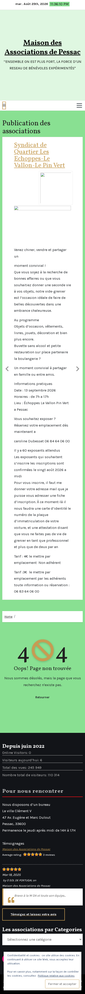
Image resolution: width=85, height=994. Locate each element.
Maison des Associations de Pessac (42, 47)
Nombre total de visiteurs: (25, 711)
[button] (4, 105)
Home (8, 553)
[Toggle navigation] (79, 105)
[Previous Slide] (7, 336)
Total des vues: (15, 704)
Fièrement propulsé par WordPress (32, 917)
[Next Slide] (77, 336)
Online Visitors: (15, 689)
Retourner (42, 633)
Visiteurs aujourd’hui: (21, 696)
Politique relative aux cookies (56, 975)
